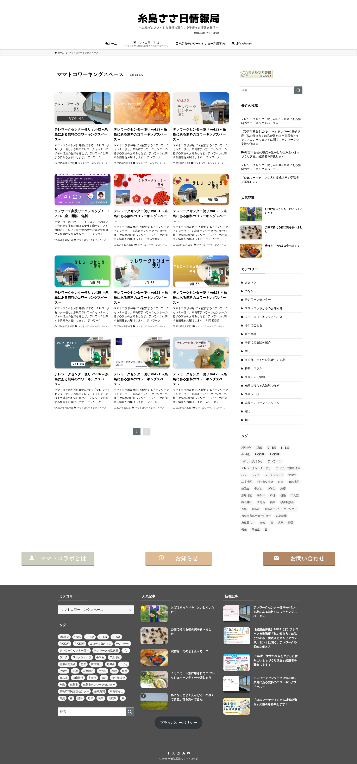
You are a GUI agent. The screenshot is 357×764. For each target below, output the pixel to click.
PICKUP (260, 454)
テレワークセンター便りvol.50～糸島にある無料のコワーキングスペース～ (271, 167)
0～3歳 (272, 447)
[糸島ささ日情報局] (178, 22)
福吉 (272, 502)
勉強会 (245, 488)
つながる (250, 291)
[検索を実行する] (298, 90)
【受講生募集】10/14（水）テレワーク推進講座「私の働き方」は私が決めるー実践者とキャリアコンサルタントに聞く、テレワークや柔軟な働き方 (271, 137)
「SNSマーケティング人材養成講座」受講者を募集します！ (270, 179)
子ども (258, 488)
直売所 (261, 502)
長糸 (244, 529)
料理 (272, 495)
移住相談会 (287, 502)
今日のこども (253, 325)
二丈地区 (246, 481)
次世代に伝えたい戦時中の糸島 (265, 359)
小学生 (271, 488)
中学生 (292, 474)
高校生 (256, 529)
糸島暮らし (248, 522)
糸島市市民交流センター (256, 515)
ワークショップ (274, 474)
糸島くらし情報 (255, 377)
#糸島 (259, 447)
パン (244, 474)
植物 (283, 495)
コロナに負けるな (252, 461)
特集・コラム (253, 368)
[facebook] (273, 2)
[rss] (289, 2)
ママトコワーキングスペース (263, 316)
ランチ (256, 474)
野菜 (290, 522)
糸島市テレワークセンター (281, 509)
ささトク (250, 282)
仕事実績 (250, 334)
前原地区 (293, 481)
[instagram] (283, 2)
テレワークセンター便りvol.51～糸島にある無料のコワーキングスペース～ (271, 121)
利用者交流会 (265, 481)
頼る (248, 420)
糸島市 (256, 509)
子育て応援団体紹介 (258, 342)
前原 (280, 481)
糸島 (244, 509)
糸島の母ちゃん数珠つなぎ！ (263, 385)
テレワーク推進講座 (288, 468)
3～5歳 (285, 447)
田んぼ (295, 495)
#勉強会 (246, 447)
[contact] (294, 2)
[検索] (299, 2)
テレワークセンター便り (256, 468)
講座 (280, 522)
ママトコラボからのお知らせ (263, 308)
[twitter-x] (278, 2)
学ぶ (248, 351)
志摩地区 (246, 495)
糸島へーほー (253, 394)
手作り (261, 495)
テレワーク (274, 461)
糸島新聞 (281, 515)
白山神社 (246, 502)
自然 (262, 522)
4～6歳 (245, 454)
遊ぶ (248, 411)
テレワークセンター (258, 299)
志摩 (283, 488)
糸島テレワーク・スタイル (262, 402)
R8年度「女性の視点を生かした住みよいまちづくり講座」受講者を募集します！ (270, 154)
